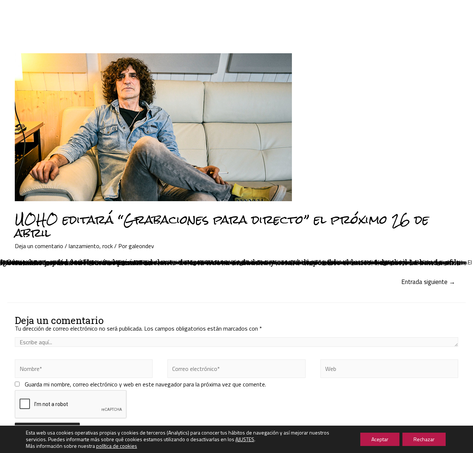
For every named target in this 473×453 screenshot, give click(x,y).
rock (107, 245)
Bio (257, 14)
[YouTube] (431, 18)
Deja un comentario (39, 245)
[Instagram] (442, 11)
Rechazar (424, 439)
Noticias (150, 14)
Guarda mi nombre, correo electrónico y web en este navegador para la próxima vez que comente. (145, 384)
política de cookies (116, 446)
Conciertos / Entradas (208, 14)
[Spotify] (446, 18)
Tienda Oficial (343, 14)
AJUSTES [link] (244, 439)
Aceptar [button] (379, 439)
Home (116, 14)
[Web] (389, 369)
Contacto (389, 14)
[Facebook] (427, 11)
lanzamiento (84, 245)
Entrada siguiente (428, 282)
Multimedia (292, 14)
